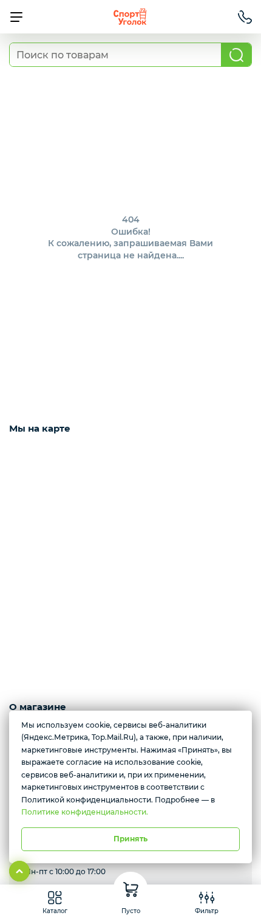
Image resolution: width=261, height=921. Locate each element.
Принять (130, 838)
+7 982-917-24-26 (245, 17)
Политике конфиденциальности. (84, 811)
